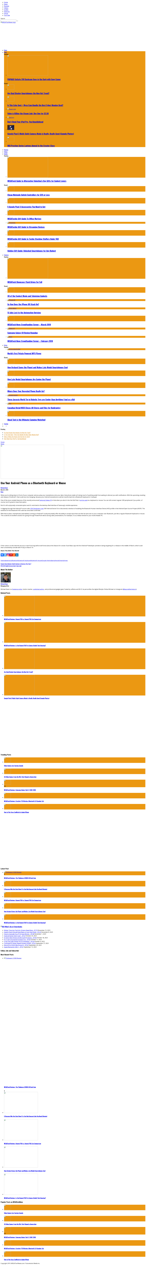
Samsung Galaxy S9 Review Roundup (22, 332)
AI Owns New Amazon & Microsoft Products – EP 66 (20, 938)
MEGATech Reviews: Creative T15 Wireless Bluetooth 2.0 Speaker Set (24, 801)
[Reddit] (14, 554)
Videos (6, 8)
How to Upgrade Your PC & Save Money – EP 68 (19, 934)
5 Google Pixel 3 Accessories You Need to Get (26, 206)
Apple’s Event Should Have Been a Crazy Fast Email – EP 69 (22, 932)
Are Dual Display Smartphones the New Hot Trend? (28, 93)
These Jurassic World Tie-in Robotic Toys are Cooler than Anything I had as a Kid (41, 399)
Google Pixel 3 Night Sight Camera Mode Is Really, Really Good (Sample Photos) (40, 133)
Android (3, 560)
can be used (83, 500)
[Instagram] (8, 554)
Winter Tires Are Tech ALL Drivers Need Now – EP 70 (21, 930)
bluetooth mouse (36, 560)
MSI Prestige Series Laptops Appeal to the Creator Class (31, 145)
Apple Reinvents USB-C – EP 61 (14, 947)
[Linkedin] (16, 554)
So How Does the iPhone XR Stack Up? (23, 304)
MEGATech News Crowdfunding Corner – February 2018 (30, 340)
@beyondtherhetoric (129, 589)
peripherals (55, 560)
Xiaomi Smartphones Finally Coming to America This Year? (16, 564)
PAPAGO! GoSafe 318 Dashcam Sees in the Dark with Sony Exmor (34, 79)
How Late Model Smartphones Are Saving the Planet (29, 379)
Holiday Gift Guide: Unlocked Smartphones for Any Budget (31, 250)
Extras (6, 13)
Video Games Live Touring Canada (13, 766)
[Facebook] (2, 554)
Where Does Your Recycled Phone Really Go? (26, 391)
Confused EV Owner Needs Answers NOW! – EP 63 (20, 943)
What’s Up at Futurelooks (13, 926)
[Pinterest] (11, 554)
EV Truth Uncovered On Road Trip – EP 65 (17, 940)
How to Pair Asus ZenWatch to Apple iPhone (16, 812)
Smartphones (63, 560)
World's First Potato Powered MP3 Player (24, 353)
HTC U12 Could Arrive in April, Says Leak (11, 566)
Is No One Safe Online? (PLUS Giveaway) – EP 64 (19, 941)
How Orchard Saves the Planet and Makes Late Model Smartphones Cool (37, 367)
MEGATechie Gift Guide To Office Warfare (24, 218)
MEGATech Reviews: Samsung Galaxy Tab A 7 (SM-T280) (20, 790)
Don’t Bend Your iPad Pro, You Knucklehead (25, 121)
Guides (6, 10)
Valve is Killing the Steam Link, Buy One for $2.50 (28, 113)
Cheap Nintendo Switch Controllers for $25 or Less (28, 194)
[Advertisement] (73, 36)
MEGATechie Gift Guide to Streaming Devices (26, 226)
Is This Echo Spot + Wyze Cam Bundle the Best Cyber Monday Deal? (35, 105)
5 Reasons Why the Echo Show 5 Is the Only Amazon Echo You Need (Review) (25, 889)
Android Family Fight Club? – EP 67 (15, 936)
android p (9, 560)
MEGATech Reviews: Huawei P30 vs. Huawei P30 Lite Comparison (22, 619)
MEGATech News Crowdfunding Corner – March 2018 (29, 324)
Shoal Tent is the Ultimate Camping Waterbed (26, 419)
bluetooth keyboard (24, 560)
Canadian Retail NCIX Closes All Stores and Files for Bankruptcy (33, 407)
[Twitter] (5, 554)
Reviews (6, 6)
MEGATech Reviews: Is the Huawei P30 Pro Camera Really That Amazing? (25, 646)
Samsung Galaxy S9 (45, 500)
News (6, 4)
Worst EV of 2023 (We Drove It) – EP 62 (16, 945)
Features (7, 12)
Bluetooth (15, 560)
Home (6, 2)
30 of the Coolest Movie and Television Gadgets (27, 295)
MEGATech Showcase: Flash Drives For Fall (24, 281)
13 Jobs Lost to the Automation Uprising (24, 312)
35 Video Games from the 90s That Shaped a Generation (20, 777)
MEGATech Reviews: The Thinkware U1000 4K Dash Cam (20, 878)
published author (38, 589)
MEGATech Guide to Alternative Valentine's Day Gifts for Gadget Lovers (36, 180)
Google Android (47, 560)
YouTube (7, 15)
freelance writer (17, 589)
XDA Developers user (37, 508)
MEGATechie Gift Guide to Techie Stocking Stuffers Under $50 (33, 238)
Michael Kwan (4, 488)
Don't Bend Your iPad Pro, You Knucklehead (15, 439)
